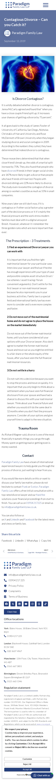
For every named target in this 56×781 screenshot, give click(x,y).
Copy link (45, 540)
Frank (25, 486)
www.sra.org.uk (43, 724)
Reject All (27, 764)
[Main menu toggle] (45, 5)
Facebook (29, 519)
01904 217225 (34, 502)
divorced (11, 170)
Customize (27, 759)
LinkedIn (15, 519)
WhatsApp (32, 540)
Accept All (27, 769)
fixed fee (40, 494)
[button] (42, 775)
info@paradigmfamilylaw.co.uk (20, 506)
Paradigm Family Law (13, 461)
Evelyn (34, 486)
